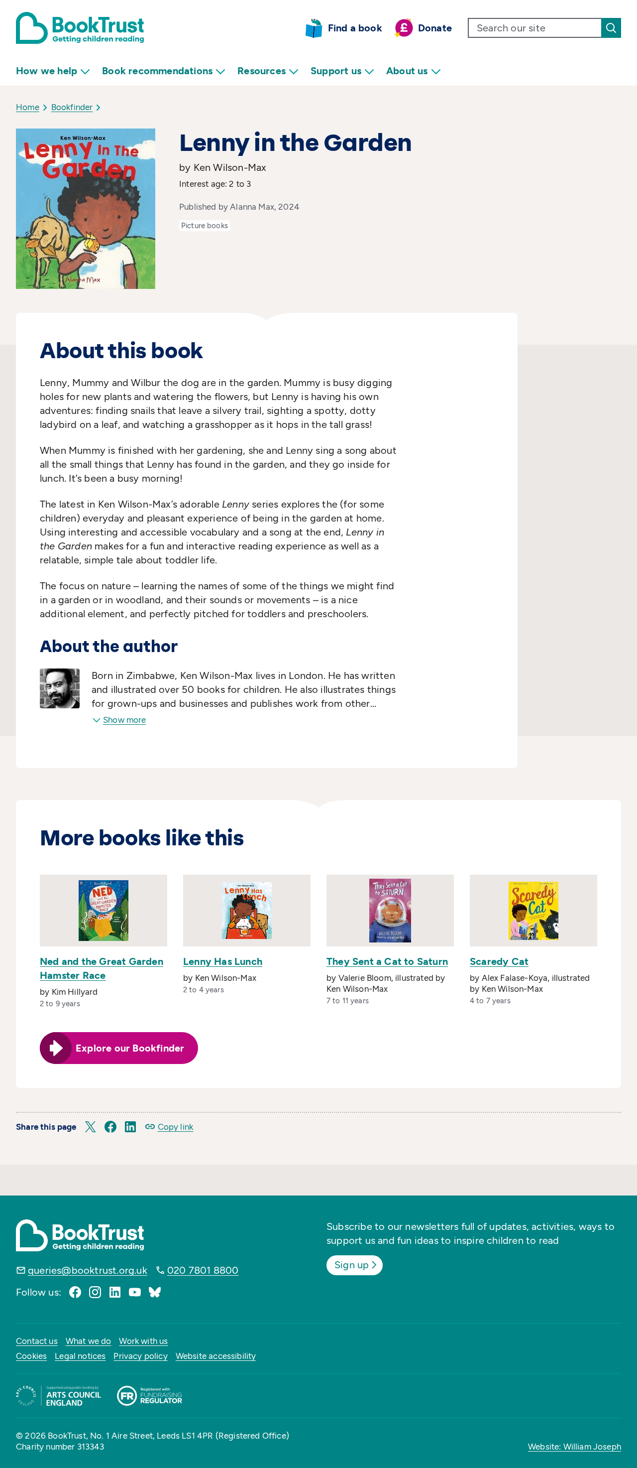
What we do (88, 1341)
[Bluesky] (155, 1292)
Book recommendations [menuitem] (157, 71)
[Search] (611, 28)
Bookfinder (72, 107)
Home (27, 107)
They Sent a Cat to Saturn (387, 961)
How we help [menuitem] (46, 71)
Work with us (143, 1341)
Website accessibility (216, 1356)
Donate (435, 28)
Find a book (355, 28)
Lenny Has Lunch (222, 961)
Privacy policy (140, 1356)
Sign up (351, 1265)
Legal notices (80, 1356)
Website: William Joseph (574, 1447)
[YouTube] (135, 1292)
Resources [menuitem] (261, 71)
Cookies (31, 1356)
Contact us (37, 1341)
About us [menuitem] (407, 71)
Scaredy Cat (499, 961)
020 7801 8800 (203, 1270)
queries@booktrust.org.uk (87, 1270)
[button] (91, 1127)
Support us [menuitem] (336, 71)
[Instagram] (95, 1292)
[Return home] (80, 28)
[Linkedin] (115, 1292)
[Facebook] (75, 1292)
